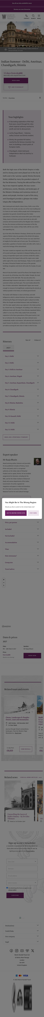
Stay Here (33, 513)
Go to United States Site (16, 513)
